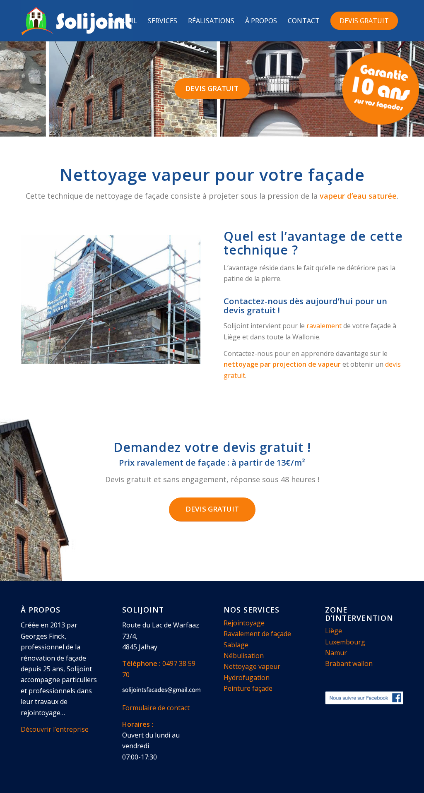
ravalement (324, 325)
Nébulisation (244, 655)
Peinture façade (248, 688)
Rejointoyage (244, 622)
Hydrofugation (247, 677)
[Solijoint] (76, 20)
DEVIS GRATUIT (211, 88)
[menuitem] (123, 20)
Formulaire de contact (156, 707)
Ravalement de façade (257, 633)
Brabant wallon (349, 663)
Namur (336, 652)
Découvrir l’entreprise (55, 729)
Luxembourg (345, 641)
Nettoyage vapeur (252, 666)
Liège (333, 630)
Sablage (236, 644)
